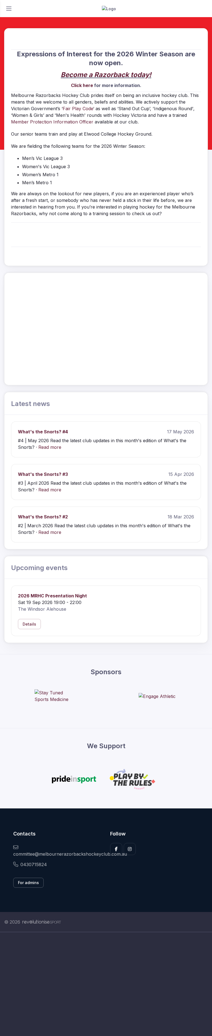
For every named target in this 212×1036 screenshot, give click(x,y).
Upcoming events (39, 568)
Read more (49, 447)
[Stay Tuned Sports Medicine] (55, 696)
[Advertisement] (106, 984)
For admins (28, 882)
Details (29, 624)
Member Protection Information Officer (52, 122)
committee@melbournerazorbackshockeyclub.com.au (57, 854)
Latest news (30, 404)
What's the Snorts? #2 (43, 517)
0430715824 (33, 864)
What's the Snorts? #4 (43, 431)
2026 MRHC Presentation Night (52, 596)
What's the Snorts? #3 (43, 474)
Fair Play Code (78, 108)
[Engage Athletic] (157, 696)
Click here (82, 85)
